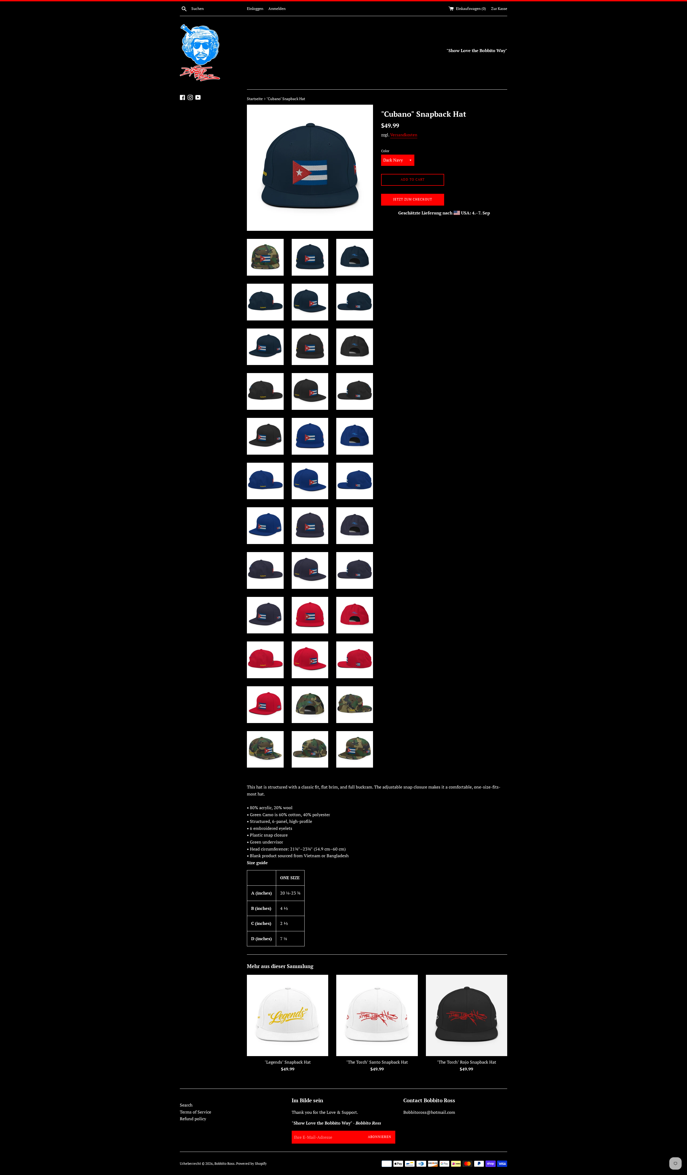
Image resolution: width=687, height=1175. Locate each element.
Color (385, 151)
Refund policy (193, 1119)
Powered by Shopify (251, 1163)
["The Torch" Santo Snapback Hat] (377, 1015)
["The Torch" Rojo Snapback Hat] (466, 1015)
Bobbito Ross (224, 1163)
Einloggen (255, 8)
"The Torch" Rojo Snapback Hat (466, 1062)
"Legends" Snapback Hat (288, 1062)
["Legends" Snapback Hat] (287, 1015)
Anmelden (277, 8)
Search (186, 1105)
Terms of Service (195, 1112)
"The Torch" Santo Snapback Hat (377, 1062)
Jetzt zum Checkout (412, 199)
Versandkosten (403, 134)
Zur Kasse (499, 8)
